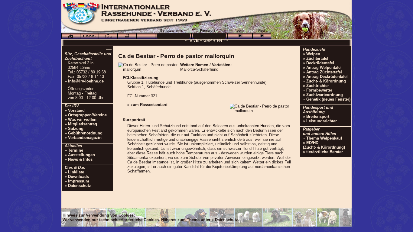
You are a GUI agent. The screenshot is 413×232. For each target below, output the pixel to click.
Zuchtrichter (317, 85)
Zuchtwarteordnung (324, 94)
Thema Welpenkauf (324, 138)
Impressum (78, 181)
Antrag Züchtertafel (324, 72)
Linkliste (76, 172)
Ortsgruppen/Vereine (87, 115)
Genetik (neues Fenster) (328, 99)
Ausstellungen (81, 155)
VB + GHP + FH (207, 39)
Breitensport (317, 116)
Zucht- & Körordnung (326, 81)
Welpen (313, 54)
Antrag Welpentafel (324, 67)
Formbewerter (319, 90)
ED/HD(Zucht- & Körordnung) (324, 145)
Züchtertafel (317, 58)
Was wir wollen (82, 119)
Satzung (75, 128)
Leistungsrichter (321, 121)
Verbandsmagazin (85, 137)
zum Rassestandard (149, 104)
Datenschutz (79, 185)
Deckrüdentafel (320, 63)
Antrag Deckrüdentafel (327, 76)
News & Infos (80, 159)
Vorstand (76, 110)
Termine (75, 150)
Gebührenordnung (85, 133)
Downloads (78, 176)
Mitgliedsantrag (82, 124)
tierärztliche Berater (324, 152)
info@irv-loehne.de (86, 81)
